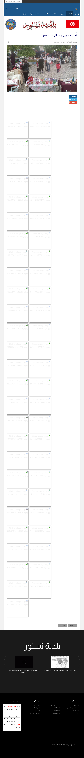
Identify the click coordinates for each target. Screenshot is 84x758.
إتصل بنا (24, 14)
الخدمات (45, 14)
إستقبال (77, 14)
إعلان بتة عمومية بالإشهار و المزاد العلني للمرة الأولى (59, 670)
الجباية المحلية (56, 713)
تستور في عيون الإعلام (73, 708)
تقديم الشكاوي (56, 708)
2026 (14, 706)
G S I (46, 745)
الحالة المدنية (57, 710)
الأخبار (70, 14)
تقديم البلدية (37, 705)
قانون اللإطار (37, 708)
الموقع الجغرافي (74, 705)
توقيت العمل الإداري (35, 713)
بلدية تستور (54, 14)
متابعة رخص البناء (55, 705)
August (10, 706)
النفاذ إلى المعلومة (34, 14)
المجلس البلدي (36, 710)
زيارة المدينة (76, 713)
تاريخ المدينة (76, 710)
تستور (62, 14)
